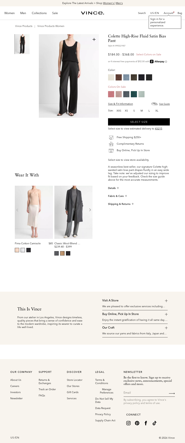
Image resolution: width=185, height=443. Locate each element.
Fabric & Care (116, 196)
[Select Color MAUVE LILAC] (119, 94)
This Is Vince (29, 309)
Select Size (139, 121)
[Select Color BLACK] (149, 77)
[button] (168, 13)
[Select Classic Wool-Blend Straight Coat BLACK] (68, 253)
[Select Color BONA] (111, 77)
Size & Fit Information (120, 103)
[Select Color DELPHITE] (126, 77)
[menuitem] (9, 13)
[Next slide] (89, 209)
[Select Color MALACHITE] (126, 94)
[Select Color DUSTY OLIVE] (134, 77)
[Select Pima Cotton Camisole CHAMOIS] (17, 250)
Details (112, 188)
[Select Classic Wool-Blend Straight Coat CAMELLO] (62, 253)
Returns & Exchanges (45, 381)
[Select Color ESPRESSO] (119, 77)
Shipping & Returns (119, 204)
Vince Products (23, 26)
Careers (14, 386)
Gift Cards (72, 392)
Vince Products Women (50, 26)
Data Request (102, 408)
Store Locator (74, 380)
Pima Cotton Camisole (28, 243)
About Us (15, 380)
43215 (158, 128)
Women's (109, 3)
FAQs (42, 395)
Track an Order (47, 389)
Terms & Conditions (101, 381)
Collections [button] (39, 13)
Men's (119, 3)
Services (71, 398)
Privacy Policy (103, 414)
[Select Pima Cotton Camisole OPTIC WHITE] (23, 250)
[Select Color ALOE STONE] (141, 94)
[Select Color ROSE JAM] (111, 94)
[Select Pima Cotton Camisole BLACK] (28, 250)
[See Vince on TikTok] (154, 422)
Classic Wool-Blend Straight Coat (73, 243)
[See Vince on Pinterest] (137, 422)
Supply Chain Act (105, 420)
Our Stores (73, 386)
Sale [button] (55, 13)
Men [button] (23, 13)
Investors (15, 392)
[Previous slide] (17, 209)
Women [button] (9, 13)
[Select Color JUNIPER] (134, 94)
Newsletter (16, 398)
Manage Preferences (106, 391)
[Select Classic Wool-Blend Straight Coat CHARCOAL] (56, 253)
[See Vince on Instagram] (128, 422)
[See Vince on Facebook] (146, 422)
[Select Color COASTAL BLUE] (141, 77)
